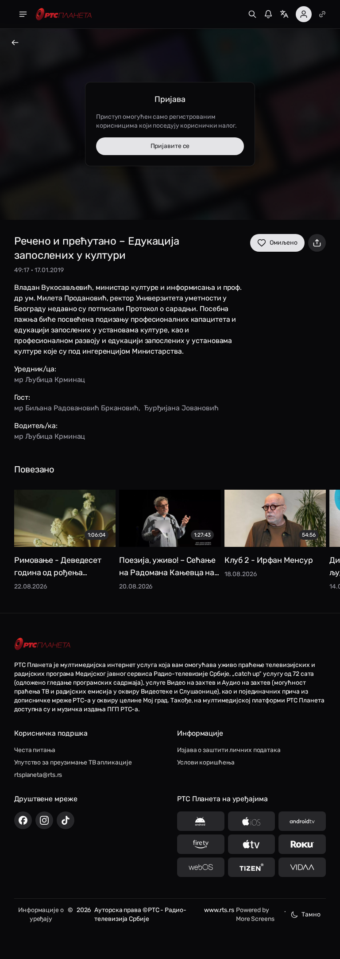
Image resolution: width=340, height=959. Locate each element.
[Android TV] (302, 821)
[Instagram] (44, 820)
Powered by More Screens (255, 914)
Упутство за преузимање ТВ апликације (72, 762)
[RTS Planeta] (63, 14)
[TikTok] (65, 820)
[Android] (200, 821)
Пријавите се (170, 146)
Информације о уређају (41, 914)
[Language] (284, 14)
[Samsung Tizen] (251, 867)
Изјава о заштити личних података (229, 750)
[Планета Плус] (322, 14)
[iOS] (251, 821)
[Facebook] (23, 820)
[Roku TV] (302, 844)
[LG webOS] (200, 867)
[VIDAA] (302, 867)
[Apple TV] (251, 844)
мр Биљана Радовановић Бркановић (76, 408)
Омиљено (284, 242)
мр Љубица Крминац (49, 379)
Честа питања (34, 750)
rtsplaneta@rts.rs (38, 775)
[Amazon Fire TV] (200, 844)
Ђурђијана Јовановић (181, 408)
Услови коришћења (205, 762)
